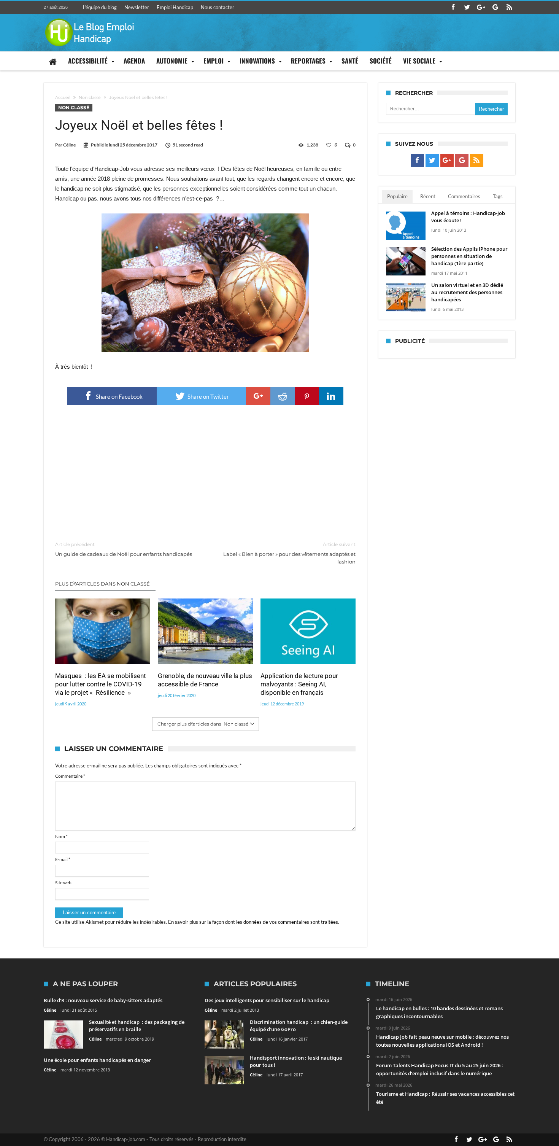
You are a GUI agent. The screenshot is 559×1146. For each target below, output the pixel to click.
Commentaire (70, 776)
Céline (69, 145)
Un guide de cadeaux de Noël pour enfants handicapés (123, 549)
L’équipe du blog (100, 7)
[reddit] (282, 396)
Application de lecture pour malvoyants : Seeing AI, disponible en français (299, 684)
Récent (427, 196)
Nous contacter (217, 7)
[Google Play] (495, 7)
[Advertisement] (205, 473)
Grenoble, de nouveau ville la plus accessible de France (205, 680)
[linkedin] (331, 396)
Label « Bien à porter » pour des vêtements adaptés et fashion (289, 553)
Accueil (62, 97)
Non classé (90, 97)
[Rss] (509, 7)
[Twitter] (467, 7)
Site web (63, 882)
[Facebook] (453, 7)
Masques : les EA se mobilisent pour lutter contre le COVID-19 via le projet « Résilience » (100, 684)
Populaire (397, 196)
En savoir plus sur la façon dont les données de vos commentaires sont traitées (253, 922)
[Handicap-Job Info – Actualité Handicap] (89, 17)
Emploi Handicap (175, 7)
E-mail (62, 859)
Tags (498, 196)
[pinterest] (307, 396)
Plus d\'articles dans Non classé (102, 584)
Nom (61, 836)
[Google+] (481, 7)
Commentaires (464, 196)
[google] (258, 396)
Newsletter (136, 7)
